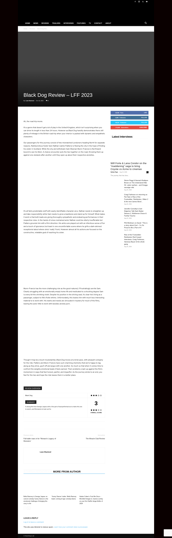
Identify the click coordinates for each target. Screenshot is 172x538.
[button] (145, 23)
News (35, 23)
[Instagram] (139, 1)
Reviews (45, 23)
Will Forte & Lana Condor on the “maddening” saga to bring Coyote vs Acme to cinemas (128, 166)
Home (27, 23)
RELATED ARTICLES (37, 471)
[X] (143, 1)
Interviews (69, 23)
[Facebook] (135, 1)
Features (81, 23)
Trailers (56, 23)
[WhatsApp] (36, 113)
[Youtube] (146, 1)
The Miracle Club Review (95, 439)
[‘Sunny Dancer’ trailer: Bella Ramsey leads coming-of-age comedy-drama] (64, 486)
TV (90, 23)
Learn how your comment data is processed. (71, 527)
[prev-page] (25, 508)
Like (145, 112)
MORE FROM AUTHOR (67, 471)
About (108, 23)
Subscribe (143, 127)
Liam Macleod (30, 100)
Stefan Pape (114, 172)
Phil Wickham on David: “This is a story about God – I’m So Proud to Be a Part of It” (135, 225)
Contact (98, 23)
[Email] (52, 113)
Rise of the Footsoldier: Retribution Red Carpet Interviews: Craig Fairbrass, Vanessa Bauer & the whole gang (134, 239)
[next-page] (28, 508)
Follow (144, 117)
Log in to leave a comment (34, 522)
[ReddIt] (47, 113)
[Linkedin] (42, 113)
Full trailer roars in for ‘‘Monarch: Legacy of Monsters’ (40, 440)
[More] (58, 113)
